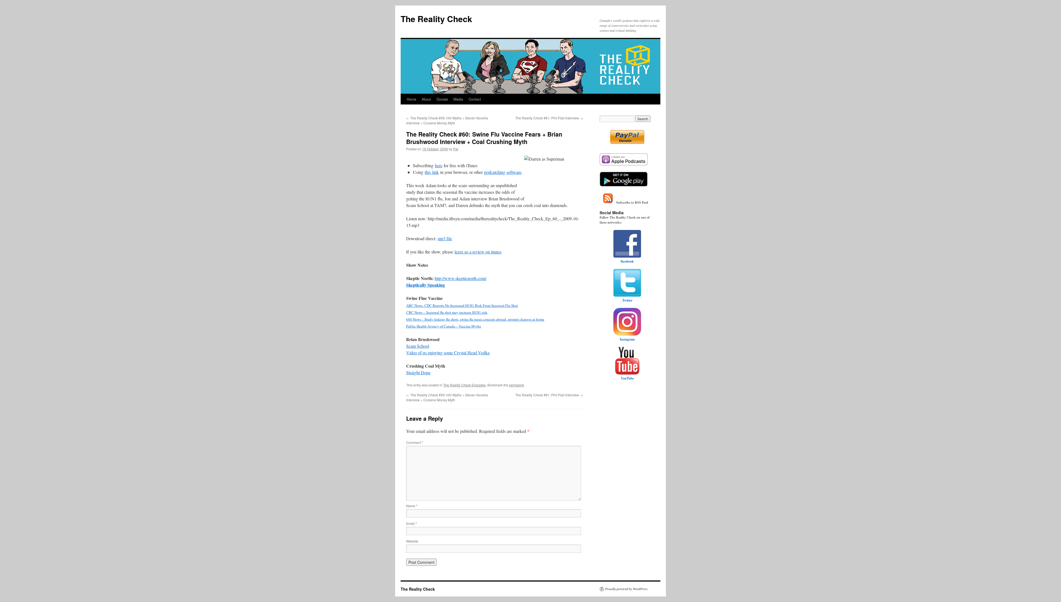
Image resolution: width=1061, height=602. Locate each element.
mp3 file (445, 238)
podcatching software (502, 172)
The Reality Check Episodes (464, 385)
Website (412, 541)
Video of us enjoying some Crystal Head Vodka (448, 352)
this (428, 172)
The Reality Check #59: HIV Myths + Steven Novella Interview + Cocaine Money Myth (447, 120)
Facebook (627, 261)
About (426, 99)
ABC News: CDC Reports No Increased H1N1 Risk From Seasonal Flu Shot (462, 305)
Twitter (627, 300)
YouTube (627, 378)
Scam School (417, 346)
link (435, 172)
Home (411, 99)
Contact (475, 99)
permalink (516, 385)
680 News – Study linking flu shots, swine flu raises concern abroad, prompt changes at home (475, 319)
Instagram (627, 339)
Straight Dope (418, 372)
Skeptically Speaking (425, 285)
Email (411, 523)
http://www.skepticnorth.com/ (460, 278)
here (438, 165)
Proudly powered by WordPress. (626, 589)
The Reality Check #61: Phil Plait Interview (549, 118)
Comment (414, 442)
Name (411, 505)
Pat (455, 148)
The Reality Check (436, 19)
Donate (442, 99)
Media (458, 99)
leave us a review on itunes (478, 252)
